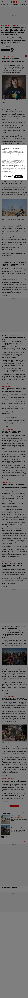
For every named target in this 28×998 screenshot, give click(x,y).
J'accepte (18, 176)
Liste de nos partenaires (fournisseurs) (9, 172)
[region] (14, 162)
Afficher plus (9, 176)
